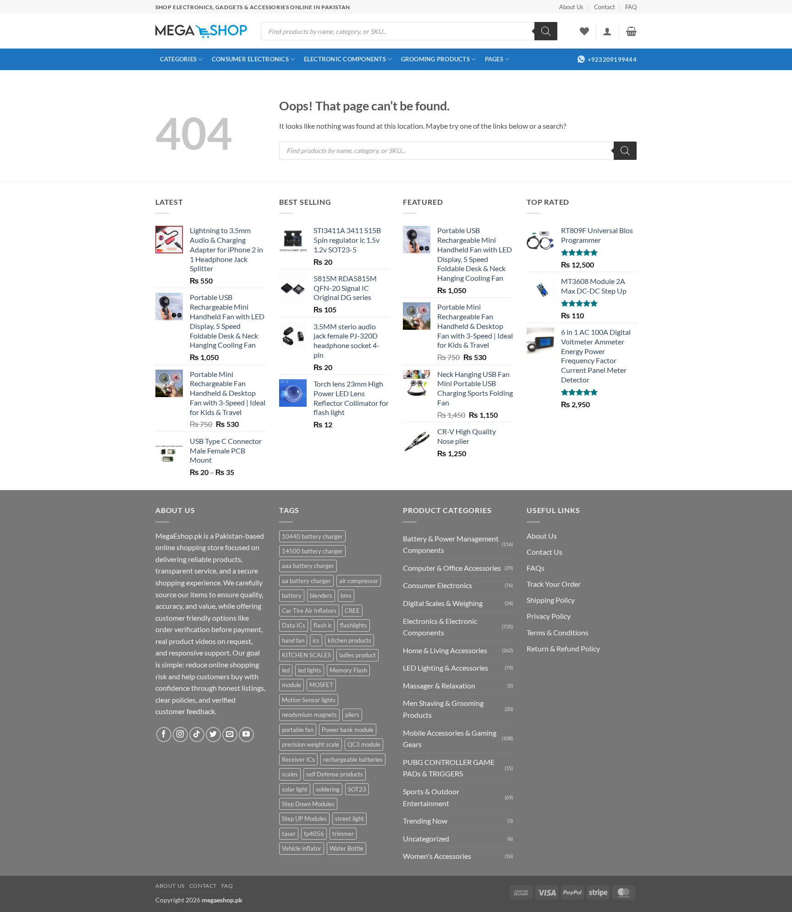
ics (316, 640)
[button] (607, 31)
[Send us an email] (229, 734)
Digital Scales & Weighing (443, 603)
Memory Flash (348, 670)
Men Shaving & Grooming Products (443, 709)
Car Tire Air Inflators (309, 610)
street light (349, 818)
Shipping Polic (549, 599)
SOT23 (357, 789)
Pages (494, 59)
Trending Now (425, 820)
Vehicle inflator (301, 848)
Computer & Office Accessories (452, 567)
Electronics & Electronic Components (440, 627)
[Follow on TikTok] (196, 734)
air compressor (358, 580)
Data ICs (293, 625)
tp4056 (314, 833)
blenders (321, 595)
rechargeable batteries (353, 759)
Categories (178, 59)
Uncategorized (426, 838)
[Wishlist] (584, 31)
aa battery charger (306, 580)
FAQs (535, 567)
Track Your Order (554, 583)
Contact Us (544, 551)
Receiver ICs (298, 759)
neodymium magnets (309, 714)
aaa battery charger (308, 565)
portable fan (298, 729)
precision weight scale (310, 744)
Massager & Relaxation (439, 685)
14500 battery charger (312, 551)
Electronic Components (345, 59)
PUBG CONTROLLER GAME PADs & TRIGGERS (449, 768)
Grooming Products (435, 59)
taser (289, 833)
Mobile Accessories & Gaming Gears (449, 738)
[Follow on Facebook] (163, 734)
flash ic (323, 625)
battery (292, 595)
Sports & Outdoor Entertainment (431, 797)
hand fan (293, 640)
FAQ (631, 7)
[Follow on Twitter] (213, 734)
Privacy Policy (549, 616)
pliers (352, 714)
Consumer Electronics (250, 59)
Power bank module (348, 729)
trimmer (343, 833)
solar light (295, 789)
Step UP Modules (304, 818)
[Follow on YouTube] (246, 734)
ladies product (357, 655)
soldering (328, 789)
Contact (604, 7)
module (291, 684)
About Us (571, 7)
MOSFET (321, 684)
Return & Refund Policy (563, 648)
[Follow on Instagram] (180, 734)
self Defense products (334, 774)
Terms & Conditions (557, 632)
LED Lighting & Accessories (445, 667)
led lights (309, 670)
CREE (352, 610)
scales (290, 774)
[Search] (545, 31)
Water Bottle (346, 848)
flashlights (353, 625)
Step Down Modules (308, 804)
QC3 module (363, 744)
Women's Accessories (437, 856)
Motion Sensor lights (309, 700)
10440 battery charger (312, 536)
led (286, 670)
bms (346, 595)
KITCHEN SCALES (306, 655)
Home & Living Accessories (445, 650)
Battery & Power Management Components (451, 544)
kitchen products (349, 640)
